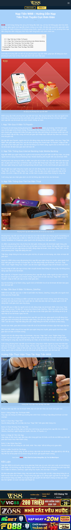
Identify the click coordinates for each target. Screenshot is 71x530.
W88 (21, 457)
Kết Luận (6, 49)
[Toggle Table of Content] (43, 36)
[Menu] (68, 3)
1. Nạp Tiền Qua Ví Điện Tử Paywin (16, 39)
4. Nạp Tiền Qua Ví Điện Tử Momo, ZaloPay (20, 45)
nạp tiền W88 (37, 128)
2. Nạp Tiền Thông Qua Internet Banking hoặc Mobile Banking (26, 41)
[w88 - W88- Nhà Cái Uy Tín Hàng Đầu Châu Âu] (35, 3)
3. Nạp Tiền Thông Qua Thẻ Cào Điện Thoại (20, 43)
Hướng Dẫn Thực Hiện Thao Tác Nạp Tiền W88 (18, 47)
